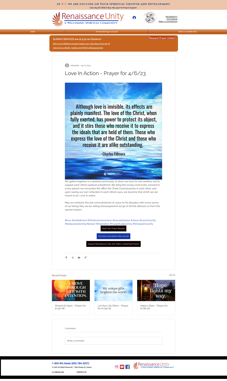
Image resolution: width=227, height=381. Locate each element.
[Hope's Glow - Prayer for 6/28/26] (156, 290)
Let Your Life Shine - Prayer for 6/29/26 (113, 307)
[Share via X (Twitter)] (72, 257)
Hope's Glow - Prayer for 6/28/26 (154, 307)
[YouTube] (122, 367)
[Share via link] (85, 257)
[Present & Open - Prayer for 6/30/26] (71, 290)
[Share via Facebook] (66, 257)
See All (172, 275)
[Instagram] (116, 367)
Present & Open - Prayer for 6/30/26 (70, 307)
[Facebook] (127, 367)
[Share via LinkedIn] (79, 257)
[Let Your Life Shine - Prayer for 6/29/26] (114, 290)
